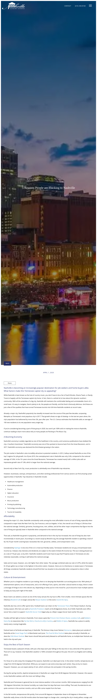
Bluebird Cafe (16, 600)
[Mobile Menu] (90, 5)
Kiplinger (17, 548)
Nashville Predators (37, 609)
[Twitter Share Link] (9, 388)
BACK (7, 363)
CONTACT (67, 6)
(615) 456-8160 (80, 6)
